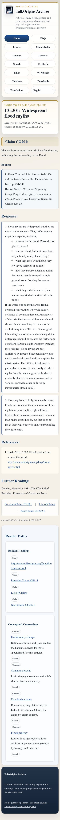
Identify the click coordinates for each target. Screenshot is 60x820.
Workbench (43, 72)
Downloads (43, 81)
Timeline (16, 55)
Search (16, 64)
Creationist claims (21, 699)
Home (17, 38)
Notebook (17, 81)
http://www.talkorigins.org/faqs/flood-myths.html (31, 566)
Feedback (43, 64)
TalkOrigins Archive (32, 11)
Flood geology (19, 732)
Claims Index (43, 47)
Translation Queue (26, 806)
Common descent (21, 670)
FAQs (43, 38)
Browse (17, 47)
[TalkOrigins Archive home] (9, 10)
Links (17, 72)
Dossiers (43, 55)
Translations (16, 90)
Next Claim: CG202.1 (32, 511)
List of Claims (47, 504)
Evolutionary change (23, 637)
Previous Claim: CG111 (18, 504)
